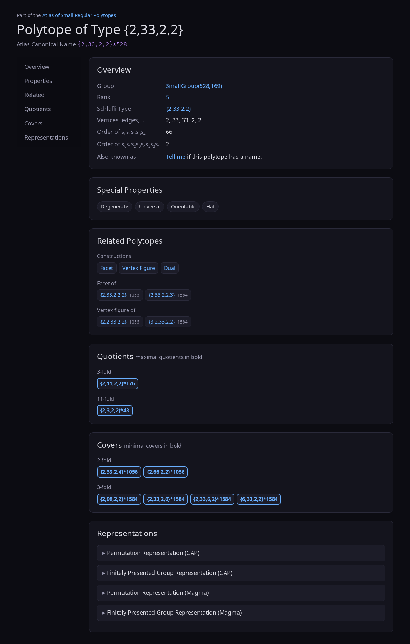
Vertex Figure (138, 267)
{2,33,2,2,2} (119, 294)
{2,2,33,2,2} (119, 321)
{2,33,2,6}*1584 (165, 499)
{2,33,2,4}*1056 (119, 471)
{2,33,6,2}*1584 (212, 499)
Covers (33, 123)
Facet (106, 267)
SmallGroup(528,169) (194, 86)
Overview (36, 66)
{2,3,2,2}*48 (114, 410)
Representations (46, 137)
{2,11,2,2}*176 (117, 383)
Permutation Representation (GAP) (153, 553)
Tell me (175, 156)
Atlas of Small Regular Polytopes (79, 15)
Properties (38, 81)
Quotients (37, 109)
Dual (169, 267)
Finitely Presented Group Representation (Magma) (174, 612)
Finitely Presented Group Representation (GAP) (169, 572)
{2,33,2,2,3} (168, 294)
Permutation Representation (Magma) (158, 592)
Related (34, 95)
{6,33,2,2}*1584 (259, 499)
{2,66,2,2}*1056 (165, 471)
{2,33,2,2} (178, 108)
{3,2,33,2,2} (168, 321)
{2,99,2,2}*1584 (119, 499)
